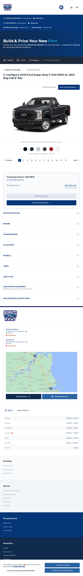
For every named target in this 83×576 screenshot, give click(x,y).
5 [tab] (35, 160)
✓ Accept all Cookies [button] (62, 565)
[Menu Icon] (77, 7)
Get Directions (23, 397)
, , (16, 332)
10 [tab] (56, 160)
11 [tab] (61, 160)
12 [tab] (66, 160)
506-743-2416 (47, 27)
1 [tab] (19, 160)
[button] (71, 7)
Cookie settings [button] (19, 566)
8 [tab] (48, 160)
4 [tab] (31, 160)
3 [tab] (27, 160)
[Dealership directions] (41, 372)
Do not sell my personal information (21, 570)
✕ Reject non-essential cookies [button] (62, 570)
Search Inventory (33, 70)
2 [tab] (23, 160)
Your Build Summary (41, 196)
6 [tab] (39, 160)
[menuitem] (41, 467)
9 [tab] (52, 160)
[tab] (8, 410)
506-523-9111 (24, 27)
